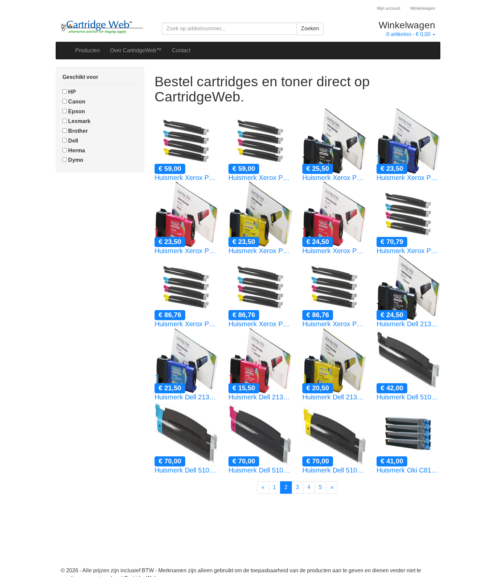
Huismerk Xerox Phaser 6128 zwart (334, 177)
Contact (181, 50)
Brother (77, 131)
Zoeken (310, 28)
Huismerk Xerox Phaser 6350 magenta (260, 324)
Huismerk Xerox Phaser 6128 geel (260, 250)
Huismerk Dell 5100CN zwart (408, 397)
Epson (76, 111)
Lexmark (78, 121)
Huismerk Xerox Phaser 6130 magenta (334, 250)
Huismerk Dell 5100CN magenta (260, 470)
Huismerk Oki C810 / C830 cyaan (408, 470)
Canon (76, 101)
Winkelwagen (422, 8)
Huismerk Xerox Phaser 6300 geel (260, 177)
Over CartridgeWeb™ (136, 50)
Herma (76, 150)
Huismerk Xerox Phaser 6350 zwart (408, 250)
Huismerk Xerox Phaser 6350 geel (334, 324)
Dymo (75, 160)
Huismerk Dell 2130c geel (334, 397)
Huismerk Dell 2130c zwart (408, 324)
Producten (87, 50)
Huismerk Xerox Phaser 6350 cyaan (186, 324)
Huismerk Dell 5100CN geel (334, 470)
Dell (72, 141)
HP (71, 92)
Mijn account (388, 8)
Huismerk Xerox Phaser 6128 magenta (186, 250)
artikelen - (408, 34)
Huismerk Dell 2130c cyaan (186, 397)
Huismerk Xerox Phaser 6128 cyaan (408, 177)
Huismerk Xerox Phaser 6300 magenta (186, 177)
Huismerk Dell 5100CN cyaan (186, 470)
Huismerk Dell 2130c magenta (260, 397)
